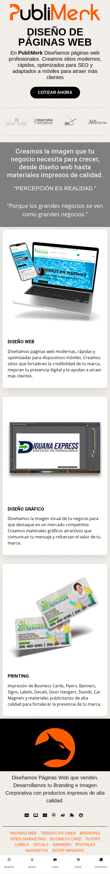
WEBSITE (9, 867)
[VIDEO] (55, 859)
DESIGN (32, 867)
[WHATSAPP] (101, 859)
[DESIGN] (32, 859)
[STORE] (78, 859)
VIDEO (55, 867)
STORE (78, 867)
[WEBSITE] (9, 859)
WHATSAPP (101, 867)
